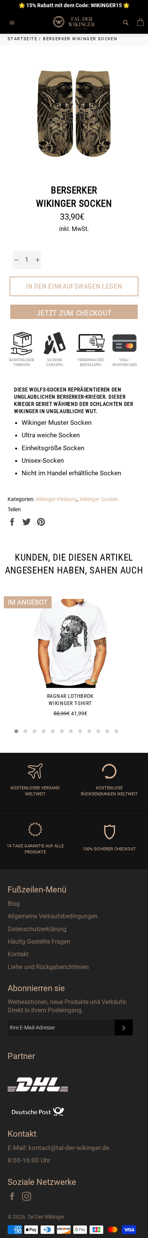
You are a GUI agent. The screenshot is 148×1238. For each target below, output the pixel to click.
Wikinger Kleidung (56, 499)
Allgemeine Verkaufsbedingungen (53, 916)
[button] (16, 731)
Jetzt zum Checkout (74, 312)
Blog (14, 903)
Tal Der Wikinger (45, 1217)
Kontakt (18, 954)
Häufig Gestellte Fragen (39, 941)
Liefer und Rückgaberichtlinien (48, 967)
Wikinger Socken (99, 499)
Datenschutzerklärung (37, 929)
